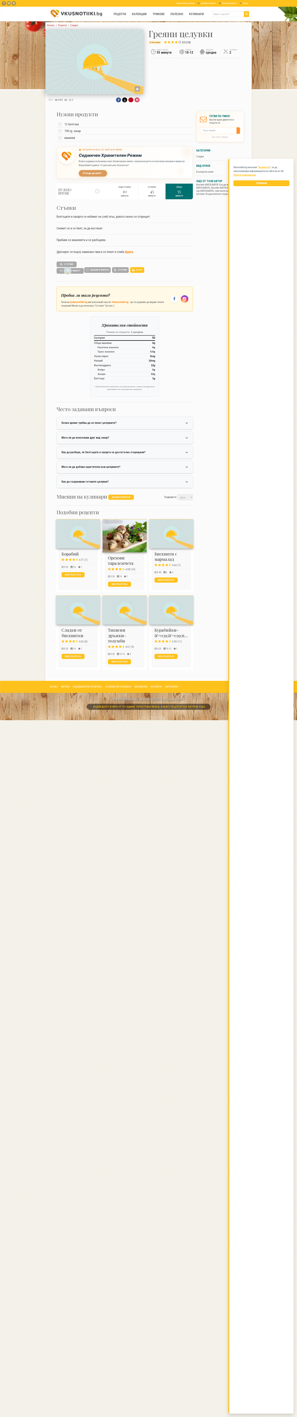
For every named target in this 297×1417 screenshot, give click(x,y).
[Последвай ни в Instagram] (184, 299)
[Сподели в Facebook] (118, 99)
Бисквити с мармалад (166, 556)
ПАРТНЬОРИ (171, 686)
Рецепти (120, 14)
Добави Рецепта (208, 3)
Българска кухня (204, 171)
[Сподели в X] (124, 99)
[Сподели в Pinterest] (130, 99)
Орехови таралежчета (120, 560)
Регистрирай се (229, 3)
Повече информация (244, 175)
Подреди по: (170, 497)
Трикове (158, 14)
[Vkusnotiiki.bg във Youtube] (9, 3)
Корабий (70, 554)
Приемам (261, 183)
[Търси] (246, 14)
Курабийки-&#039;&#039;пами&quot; (180, 632)
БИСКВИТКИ (140, 686)
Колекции (139, 14)
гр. (71, 131)
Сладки (200, 156)
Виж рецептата (73, 575)
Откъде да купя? (92, 173)
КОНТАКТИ (156, 686)
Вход (245, 3)
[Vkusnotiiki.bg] (14, 3)
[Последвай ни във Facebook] (174, 299)
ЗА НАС (54, 686)
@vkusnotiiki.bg (78, 302)
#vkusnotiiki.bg (120, 302)
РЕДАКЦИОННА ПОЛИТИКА (87, 686)
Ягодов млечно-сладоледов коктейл (224, 194)
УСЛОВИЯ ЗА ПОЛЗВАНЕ (118, 686)
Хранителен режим (185, 3)
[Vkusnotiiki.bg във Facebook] (4, 3)
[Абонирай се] (239, 130)
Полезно (176, 14)
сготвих (68, 264)
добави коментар (121, 497)
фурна (129, 252)
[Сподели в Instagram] (137, 99)
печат (139, 270)
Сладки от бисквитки (72, 632)
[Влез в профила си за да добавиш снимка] (137, 88)
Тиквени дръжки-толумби (117, 635)
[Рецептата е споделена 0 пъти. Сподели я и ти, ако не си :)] (65, 99)
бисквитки (264, 167)
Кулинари (196, 14)
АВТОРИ (65, 686)
